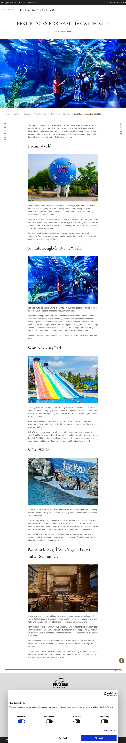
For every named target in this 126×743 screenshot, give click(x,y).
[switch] (49, 721)
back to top (119, 670)
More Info (107, 730)
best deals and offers (55, 657)
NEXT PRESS (121, 128)
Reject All (63, 738)
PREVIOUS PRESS (4, 131)
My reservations (30, 3)
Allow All (99, 738)
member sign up (113, 3)
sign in (123, 3)
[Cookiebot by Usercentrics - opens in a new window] (106, 694)
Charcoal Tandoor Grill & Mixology (42, 629)
